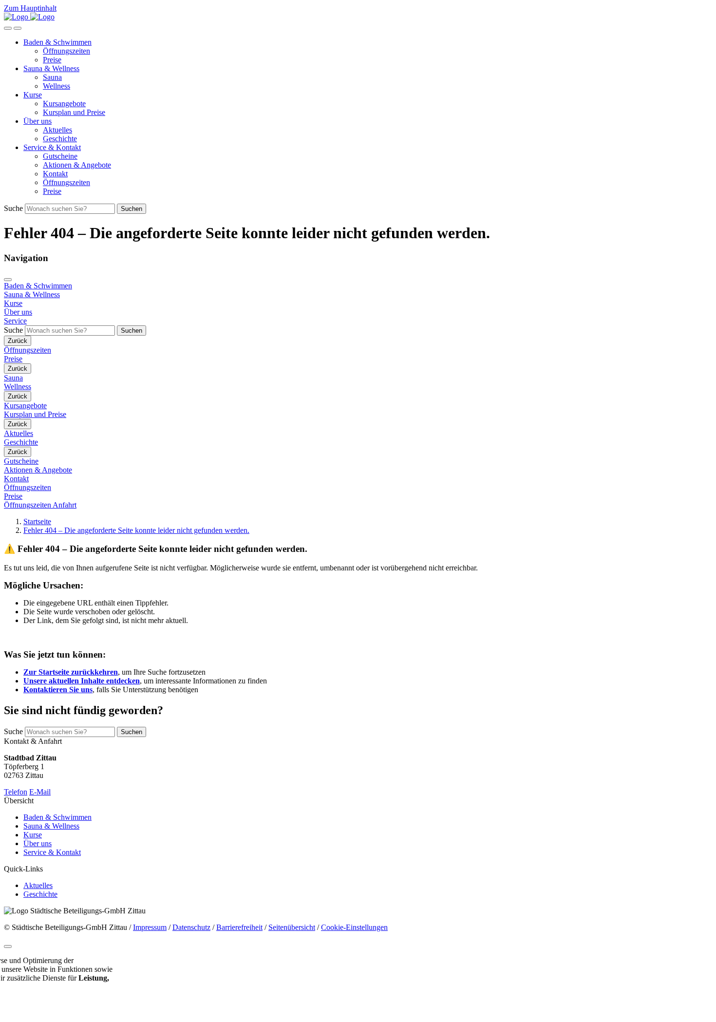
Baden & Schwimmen (57, 817)
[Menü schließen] (8, 279)
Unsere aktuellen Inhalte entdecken (81, 681)
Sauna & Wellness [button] (51, 68)
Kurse (32, 835)
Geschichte (60, 138)
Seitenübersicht (291, 927)
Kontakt (55, 174)
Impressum (150, 927)
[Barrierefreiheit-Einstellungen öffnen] (8, 28)
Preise (52, 60)
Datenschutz (191, 927)
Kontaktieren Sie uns (58, 689)
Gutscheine (60, 156)
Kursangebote (64, 103)
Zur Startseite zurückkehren (70, 672)
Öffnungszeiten (66, 51)
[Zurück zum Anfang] (8, 946)
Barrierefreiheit (239, 927)
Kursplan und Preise (74, 112)
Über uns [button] (37, 121)
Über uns (37, 843)
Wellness (56, 86)
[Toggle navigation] (17, 28)
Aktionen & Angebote (77, 165)
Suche (13, 208)
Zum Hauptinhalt (30, 8)
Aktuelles (57, 130)
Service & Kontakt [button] (52, 147)
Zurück (17, 340)
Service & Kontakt (52, 852)
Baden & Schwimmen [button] (57, 42)
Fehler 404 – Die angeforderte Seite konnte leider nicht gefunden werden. (136, 530)
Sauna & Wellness (51, 826)
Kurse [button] (32, 95)
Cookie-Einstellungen (354, 927)
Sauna (52, 77)
